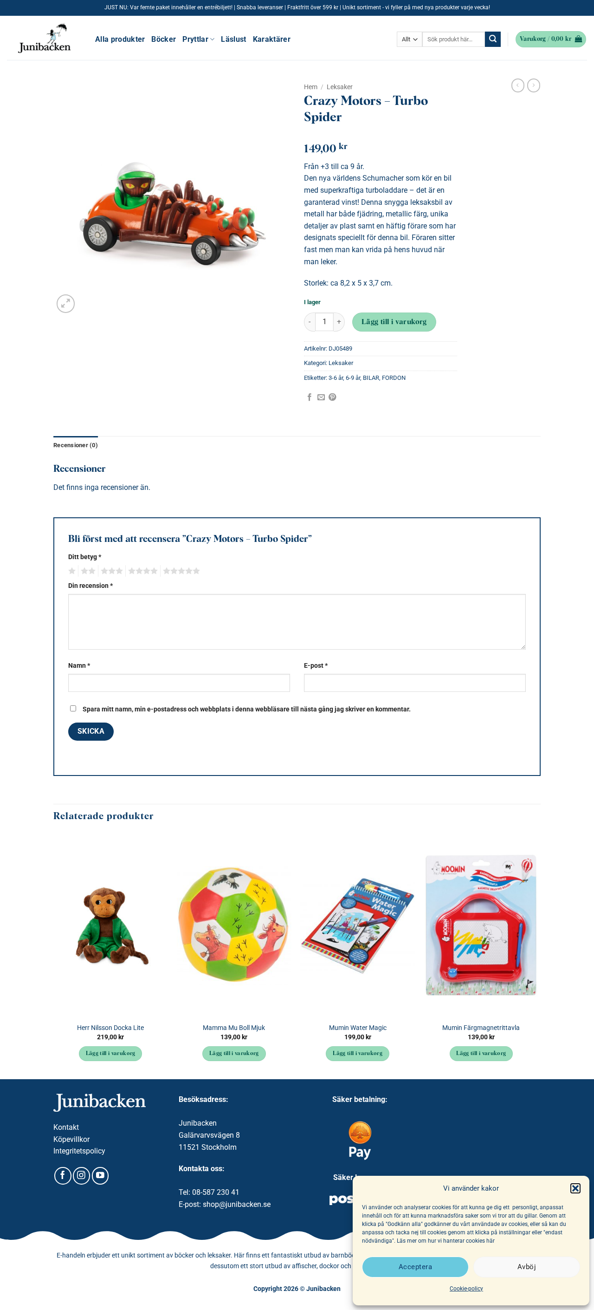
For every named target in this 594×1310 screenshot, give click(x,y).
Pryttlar (195, 39)
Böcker (163, 39)
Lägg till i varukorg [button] (111, 1053)
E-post (316, 666)
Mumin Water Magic (358, 1028)
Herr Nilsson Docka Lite (110, 1028)
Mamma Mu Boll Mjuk (234, 1028)
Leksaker (340, 87)
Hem (310, 87)
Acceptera (415, 1267)
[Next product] (517, 85)
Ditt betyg (84, 557)
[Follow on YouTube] (100, 1176)
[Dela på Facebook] (309, 397)
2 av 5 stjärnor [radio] (87, 571)
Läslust (233, 39)
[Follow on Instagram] (81, 1176)
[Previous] (54, 955)
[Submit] (493, 39)
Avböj (526, 1267)
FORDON (394, 377)
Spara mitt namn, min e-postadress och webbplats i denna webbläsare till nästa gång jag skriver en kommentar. (247, 709)
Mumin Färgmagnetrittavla (481, 1028)
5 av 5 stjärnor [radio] (180, 571)
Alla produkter (120, 39)
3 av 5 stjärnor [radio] (110, 571)
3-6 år (336, 377)
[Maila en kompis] (321, 397)
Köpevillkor (71, 1139)
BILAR (371, 377)
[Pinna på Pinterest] (332, 397)
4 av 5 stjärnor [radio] (141, 571)
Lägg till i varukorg (394, 322)
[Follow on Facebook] (62, 1176)
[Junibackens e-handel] (44, 38)
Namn (79, 666)
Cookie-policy (466, 1288)
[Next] (538, 955)
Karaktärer (272, 39)
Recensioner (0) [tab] (75, 445)
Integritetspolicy (79, 1151)
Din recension (90, 586)
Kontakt (66, 1127)
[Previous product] (533, 85)
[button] (575, 1188)
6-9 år (353, 377)
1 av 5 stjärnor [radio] (71, 571)
